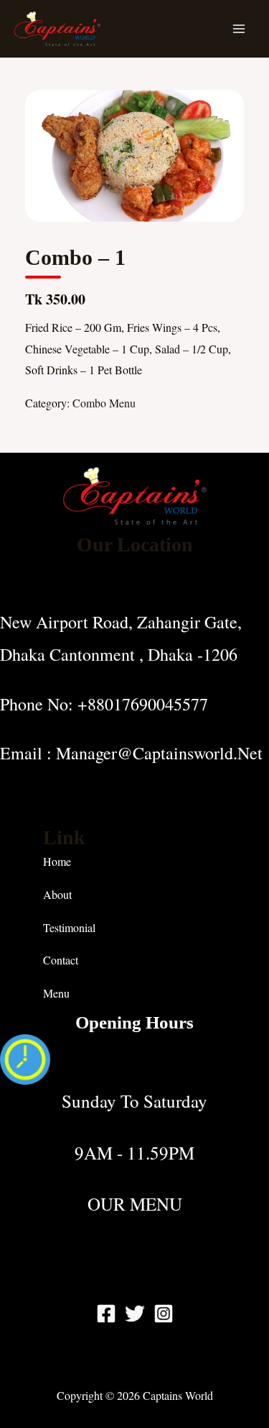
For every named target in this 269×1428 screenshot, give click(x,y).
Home (57, 861)
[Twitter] (135, 1313)
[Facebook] (106, 1313)
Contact (60, 959)
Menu (56, 992)
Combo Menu (104, 402)
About (57, 894)
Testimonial (69, 927)
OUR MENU (135, 1204)
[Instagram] (164, 1313)
